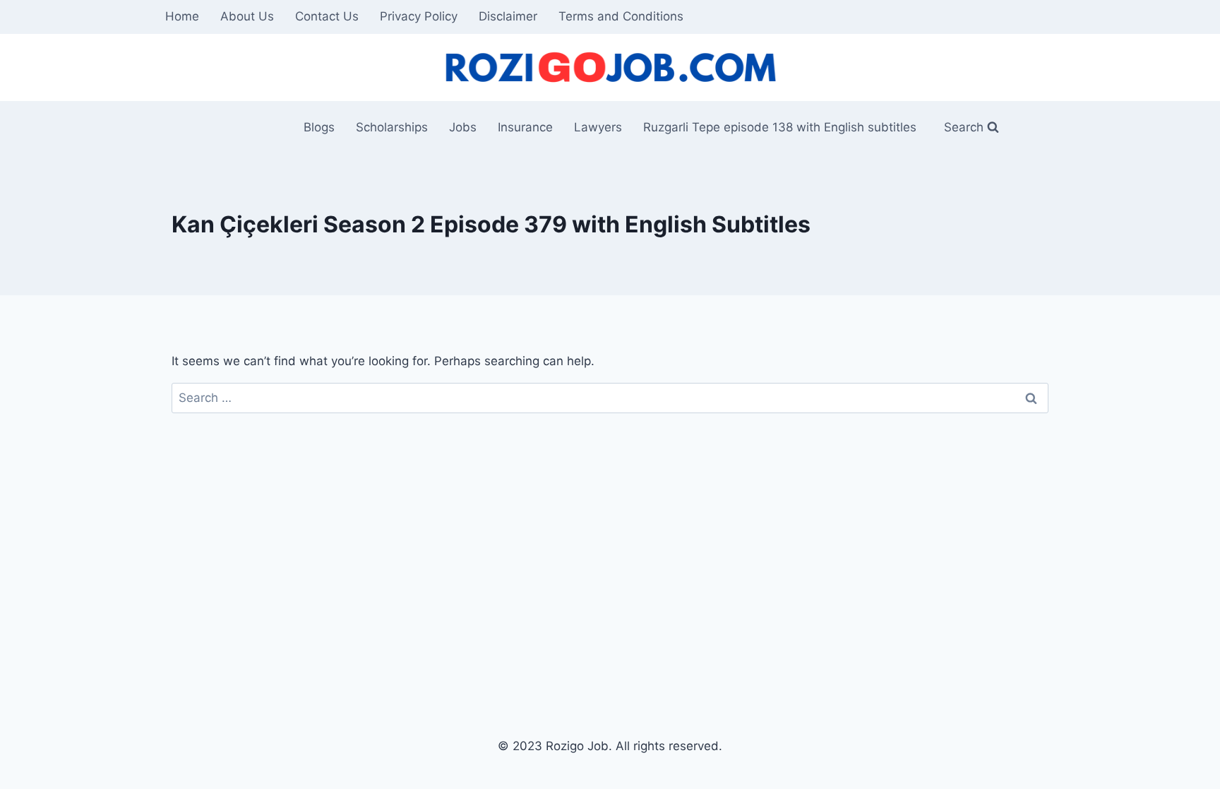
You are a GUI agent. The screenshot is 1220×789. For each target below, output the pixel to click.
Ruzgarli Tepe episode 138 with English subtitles (779, 127)
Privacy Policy (419, 16)
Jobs (463, 127)
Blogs (319, 127)
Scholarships (392, 127)
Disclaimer (508, 16)
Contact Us (327, 16)
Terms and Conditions (620, 16)
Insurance (525, 127)
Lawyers (598, 127)
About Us (247, 16)
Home (182, 16)
